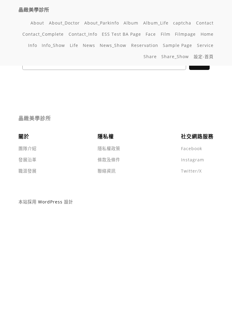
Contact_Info (83, 34)
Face (151, 34)
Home (207, 34)
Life (74, 45)
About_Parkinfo (101, 23)
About (37, 23)
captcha (182, 23)
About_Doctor (64, 23)
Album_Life (156, 23)
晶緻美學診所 (33, 10)
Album (131, 23)
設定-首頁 (204, 56)
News (89, 45)
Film (165, 34)
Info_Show (53, 45)
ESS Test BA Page (121, 34)
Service (205, 45)
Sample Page (177, 45)
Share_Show (175, 56)
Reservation (144, 45)
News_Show (113, 45)
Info (32, 45)
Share (150, 56)
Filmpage (185, 34)
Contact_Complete (43, 34)
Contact (205, 23)
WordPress (50, 202)
